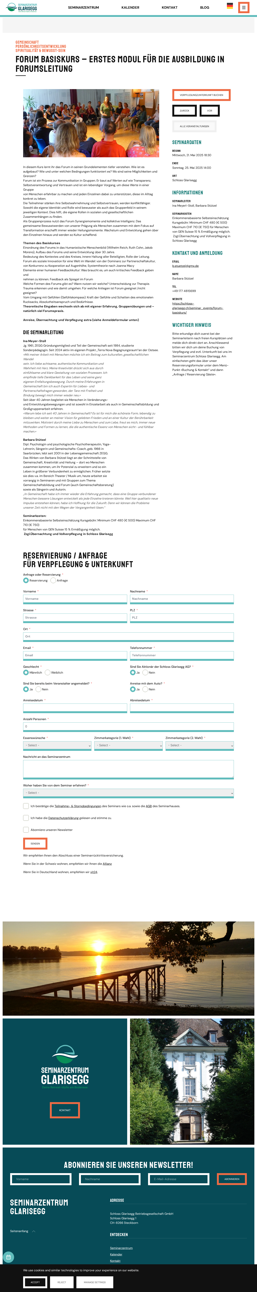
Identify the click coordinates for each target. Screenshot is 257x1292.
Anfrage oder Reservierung (42, 575)
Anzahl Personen (34, 719)
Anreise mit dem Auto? (146, 683)
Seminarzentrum (83, 7)
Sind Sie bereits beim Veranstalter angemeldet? (56, 683)
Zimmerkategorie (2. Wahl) (184, 738)
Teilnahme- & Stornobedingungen (78, 806)
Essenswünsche (34, 738)
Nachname (137, 591)
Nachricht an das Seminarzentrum (46, 757)
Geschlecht (31, 667)
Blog (204, 7)
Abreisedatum (140, 700)
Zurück (184, 110)
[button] (33, 1231)
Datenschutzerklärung (63, 818)
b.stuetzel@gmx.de (185, 266)
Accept (35, 1282)
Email (27, 648)
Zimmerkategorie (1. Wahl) (112, 738)
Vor (209, 110)
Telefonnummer (141, 648)
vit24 (93, 872)
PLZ (132, 610)
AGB (149, 806)
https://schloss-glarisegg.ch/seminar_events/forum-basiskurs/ (197, 308)
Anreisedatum (33, 700)
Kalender (130, 7)
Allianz (107, 864)
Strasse (28, 610)
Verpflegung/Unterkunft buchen (201, 95)
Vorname (29, 591)
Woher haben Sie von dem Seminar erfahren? (54, 785)
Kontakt (170, 7)
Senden (35, 843)
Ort (25, 629)
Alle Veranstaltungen (194, 126)
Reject (62, 1282)
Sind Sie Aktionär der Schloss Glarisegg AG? (160, 667)
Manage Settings (95, 1282)
